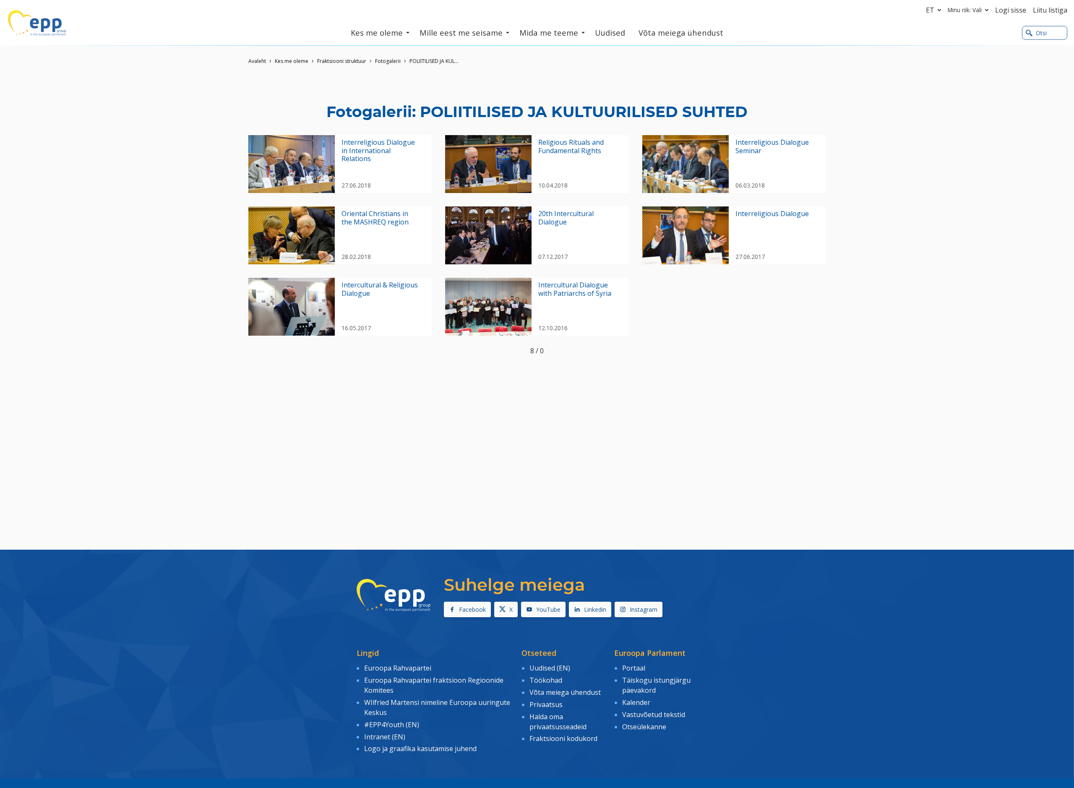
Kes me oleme (291, 61)
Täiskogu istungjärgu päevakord (656, 685)
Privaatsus (546, 704)
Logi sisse (1010, 10)
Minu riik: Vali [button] (965, 10)
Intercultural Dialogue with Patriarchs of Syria (574, 289)
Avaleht (257, 61)
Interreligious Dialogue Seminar (772, 146)
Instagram (643, 609)
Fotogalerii (388, 61)
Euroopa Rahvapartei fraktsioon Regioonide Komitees (433, 685)
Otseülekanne (644, 726)
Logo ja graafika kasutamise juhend (420, 748)
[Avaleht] (37, 23)
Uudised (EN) (549, 668)
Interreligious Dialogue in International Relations (378, 150)
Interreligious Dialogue (772, 214)
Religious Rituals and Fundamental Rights (571, 146)
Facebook (472, 609)
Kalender (636, 702)
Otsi (1041, 33)
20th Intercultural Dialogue (566, 218)
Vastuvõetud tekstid (653, 714)
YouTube (548, 609)
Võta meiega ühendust (565, 692)
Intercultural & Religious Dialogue (379, 289)
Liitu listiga (1050, 10)
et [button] (930, 10)
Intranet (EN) (384, 736)
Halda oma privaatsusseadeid (558, 721)
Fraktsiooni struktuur (341, 61)
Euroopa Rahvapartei (397, 668)
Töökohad (545, 680)
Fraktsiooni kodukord (563, 738)
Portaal (633, 668)
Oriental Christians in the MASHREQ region (375, 218)
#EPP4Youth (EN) (391, 724)
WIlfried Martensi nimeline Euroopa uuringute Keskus (437, 707)
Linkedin (595, 609)
